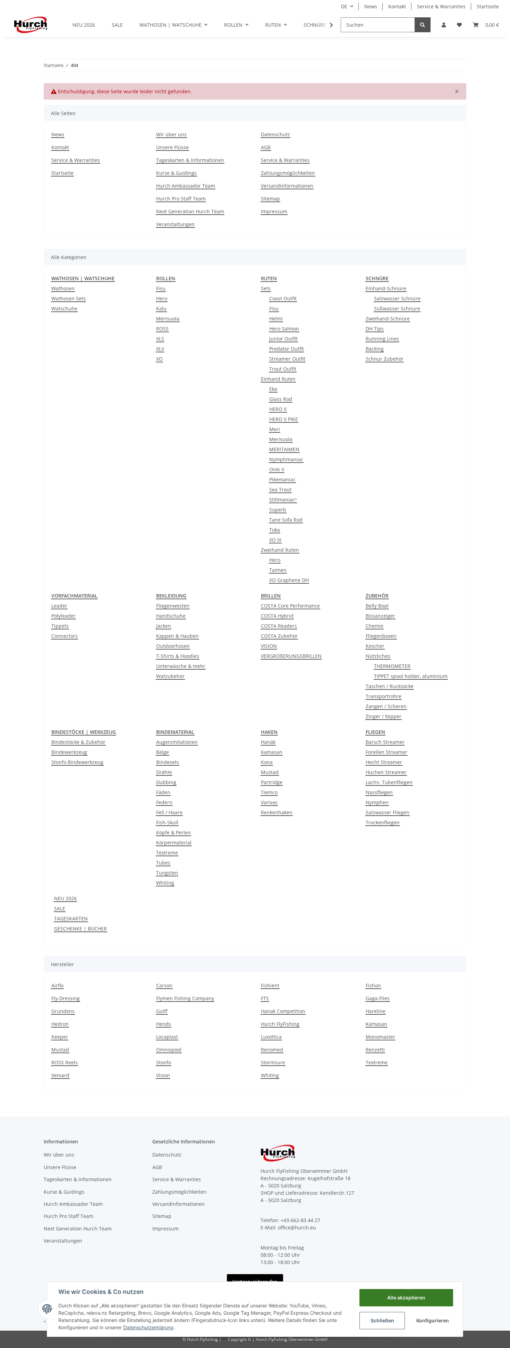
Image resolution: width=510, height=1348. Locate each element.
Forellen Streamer (386, 752)
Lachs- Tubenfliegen (389, 782)
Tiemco (269, 792)
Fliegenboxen (381, 636)
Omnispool (168, 1049)
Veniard (60, 1075)
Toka (274, 529)
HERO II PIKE (283, 419)
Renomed (272, 1049)
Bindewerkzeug (69, 752)
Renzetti (375, 1049)
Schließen (382, 1320)
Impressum (274, 211)
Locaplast (167, 1036)
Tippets (60, 626)
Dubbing (166, 782)
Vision (163, 1075)
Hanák (268, 742)
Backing (375, 348)
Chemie (374, 626)
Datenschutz (275, 134)
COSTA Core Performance (290, 605)
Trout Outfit (282, 369)
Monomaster (380, 1036)
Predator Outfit (286, 348)
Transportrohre (383, 696)
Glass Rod (280, 399)
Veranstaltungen (175, 224)
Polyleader (63, 615)
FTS (265, 998)
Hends (163, 1024)
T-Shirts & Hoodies (177, 656)
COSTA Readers (279, 626)
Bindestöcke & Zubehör (78, 742)
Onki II (276, 469)
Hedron (60, 1024)
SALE (59, 908)
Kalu (161, 308)
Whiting (165, 882)
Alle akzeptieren (406, 1297)
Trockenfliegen (383, 822)
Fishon (373, 985)
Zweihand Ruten (280, 550)
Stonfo (163, 1062)
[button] (443, 25)
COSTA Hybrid (277, 615)
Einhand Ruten (278, 379)
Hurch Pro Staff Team (181, 198)
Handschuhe (171, 615)
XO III (275, 539)
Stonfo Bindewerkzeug (77, 762)
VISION (269, 646)
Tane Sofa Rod (286, 519)
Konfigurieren (432, 1320)
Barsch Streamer (385, 742)
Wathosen (63, 288)
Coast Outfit (283, 298)
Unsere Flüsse (172, 147)
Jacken (163, 626)
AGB (266, 147)
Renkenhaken (276, 812)
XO (159, 358)
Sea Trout (280, 489)
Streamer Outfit (287, 358)
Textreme (167, 852)
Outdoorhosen (173, 646)
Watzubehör (170, 676)
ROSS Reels (64, 1062)
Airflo (57, 985)
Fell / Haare (169, 812)
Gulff (162, 1011)
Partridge (271, 782)
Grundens (63, 1011)
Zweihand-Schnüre (388, 318)
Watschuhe (64, 308)
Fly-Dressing (65, 998)
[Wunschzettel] (459, 25)
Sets (266, 288)
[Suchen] (423, 24)
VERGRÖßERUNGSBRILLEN (291, 656)
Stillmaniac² (283, 499)
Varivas (269, 802)
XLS (160, 338)
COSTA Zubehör (279, 636)
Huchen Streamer (386, 772)
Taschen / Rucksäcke (390, 686)
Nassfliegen (379, 792)
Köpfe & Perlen (173, 832)
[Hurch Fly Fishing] (31, 24)
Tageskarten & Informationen (190, 160)
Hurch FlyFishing (280, 1024)
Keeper (59, 1036)
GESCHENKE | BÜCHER (80, 928)
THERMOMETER (392, 666)
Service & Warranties (441, 6)
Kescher (375, 646)
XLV (160, 348)
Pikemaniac (282, 479)
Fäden (163, 792)
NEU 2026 (65, 898)
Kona (267, 762)
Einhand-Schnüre (386, 288)
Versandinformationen (287, 185)
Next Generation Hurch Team (190, 211)
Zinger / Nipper (383, 716)
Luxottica (271, 1036)
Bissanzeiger (380, 615)
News (370, 6)
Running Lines (382, 338)
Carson (164, 985)
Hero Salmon (284, 328)
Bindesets (167, 762)
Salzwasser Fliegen (387, 812)
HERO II (278, 409)
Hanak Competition (283, 1011)
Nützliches (378, 656)
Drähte (164, 772)
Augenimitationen (177, 742)
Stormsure (273, 1062)
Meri (274, 429)
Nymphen (377, 802)
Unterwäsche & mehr (180, 666)
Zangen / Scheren (386, 706)
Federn (164, 802)
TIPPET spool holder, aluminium (411, 676)
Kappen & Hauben (177, 636)
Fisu (160, 288)
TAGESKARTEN (71, 918)
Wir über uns (171, 134)
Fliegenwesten (172, 605)
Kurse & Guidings (176, 173)
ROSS (162, 328)
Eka (273, 389)
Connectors (64, 636)
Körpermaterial (174, 842)
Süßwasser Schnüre (397, 308)
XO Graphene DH (289, 580)
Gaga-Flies (378, 998)
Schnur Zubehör (384, 358)
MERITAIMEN (284, 449)
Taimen (278, 570)
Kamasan (271, 752)
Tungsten (167, 872)
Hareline (375, 1011)
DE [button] (344, 6)
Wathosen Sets (68, 298)
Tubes (163, 862)
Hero (161, 298)
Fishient (270, 985)
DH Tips (375, 328)
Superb (277, 509)
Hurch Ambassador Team (185, 185)
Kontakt (397, 6)
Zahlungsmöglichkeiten (288, 173)
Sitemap (270, 198)
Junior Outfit (283, 338)
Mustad (270, 772)
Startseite (488, 6)
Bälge (162, 752)
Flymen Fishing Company (185, 998)
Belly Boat (377, 605)
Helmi (276, 318)
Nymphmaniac (286, 459)
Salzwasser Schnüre (397, 298)
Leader (59, 605)
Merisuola (167, 318)
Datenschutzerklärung (148, 1327)
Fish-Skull (167, 822)
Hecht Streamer (384, 762)
